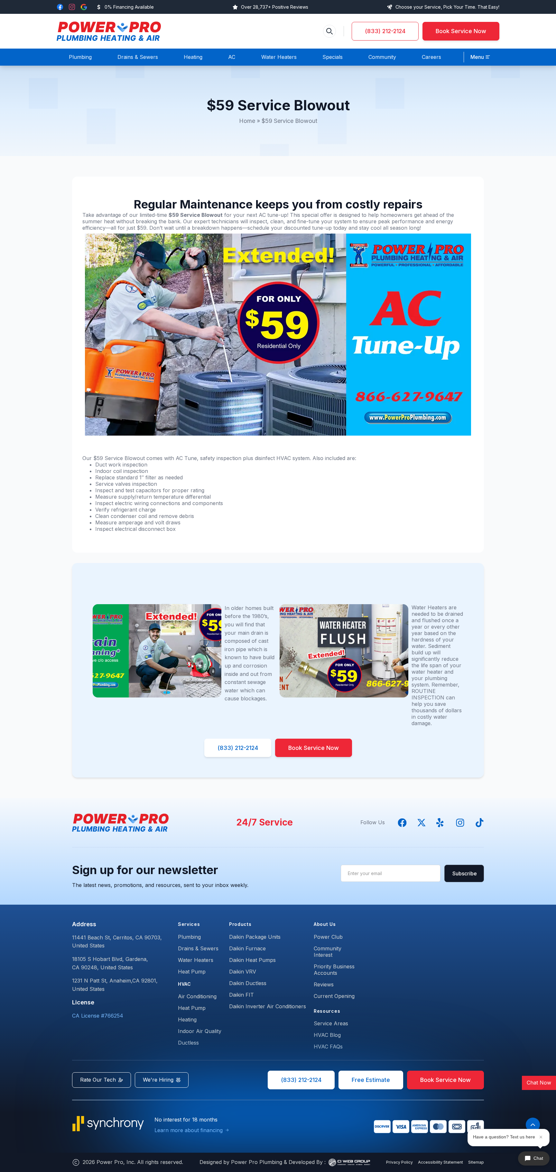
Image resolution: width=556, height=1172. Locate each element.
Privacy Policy (399, 1162)
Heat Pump (192, 971)
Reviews (324, 984)
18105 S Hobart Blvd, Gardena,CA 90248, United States (110, 963)
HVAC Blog (327, 1035)
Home (247, 120)
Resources (327, 1011)
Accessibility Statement (440, 1162)
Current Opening (334, 996)
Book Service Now (461, 31)
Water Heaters (195, 960)
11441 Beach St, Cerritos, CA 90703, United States (117, 941)
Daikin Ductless (247, 983)
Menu (477, 57)
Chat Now (539, 1082)
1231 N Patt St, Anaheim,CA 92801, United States (115, 984)
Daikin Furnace (247, 948)
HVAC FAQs (328, 1046)
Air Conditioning (197, 996)
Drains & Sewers (198, 948)
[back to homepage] (109, 31)
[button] (480, 57)
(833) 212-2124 (385, 31)
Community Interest (327, 951)
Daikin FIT (241, 995)
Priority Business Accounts (334, 969)
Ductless (188, 1042)
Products (240, 924)
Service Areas (331, 1023)
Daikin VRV (242, 971)
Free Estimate (371, 1079)
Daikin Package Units (255, 937)
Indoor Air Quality (199, 1031)
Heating (187, 1019)
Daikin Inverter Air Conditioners (267, 1006)
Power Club (328, 937)
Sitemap (476, 1162)
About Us (325, 924)
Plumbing (189, 937)
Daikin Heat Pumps (252, 960)
